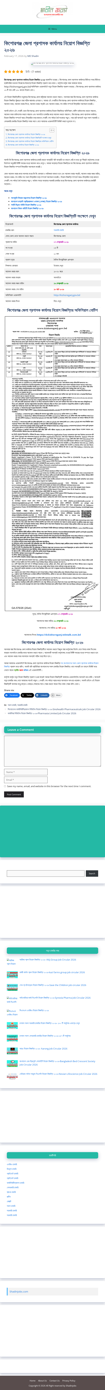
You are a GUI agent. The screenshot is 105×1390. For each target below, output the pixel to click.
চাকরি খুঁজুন (11, 868)
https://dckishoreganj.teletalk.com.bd (59, 634)
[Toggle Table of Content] (50, 130)
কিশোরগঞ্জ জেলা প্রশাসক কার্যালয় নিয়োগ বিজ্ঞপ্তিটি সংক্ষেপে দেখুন (29, 137)
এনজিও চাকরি (12, 1164)
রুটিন (9, 1196)
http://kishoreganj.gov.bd (67, 295)
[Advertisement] (52, 831)
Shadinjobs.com (19, 1291)
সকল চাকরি (12, 705)
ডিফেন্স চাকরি (11, 1168)
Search (92, 873)
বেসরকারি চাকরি (12, 1187)
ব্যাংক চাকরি (11, 1192)
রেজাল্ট (9, 1201)
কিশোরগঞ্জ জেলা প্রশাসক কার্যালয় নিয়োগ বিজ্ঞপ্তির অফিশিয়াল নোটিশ (31, 141)
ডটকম (26, 670)
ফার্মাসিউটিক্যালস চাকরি (15, 1182)
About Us (42, 1380)
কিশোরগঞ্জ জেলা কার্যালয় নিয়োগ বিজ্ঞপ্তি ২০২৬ (23, 144)
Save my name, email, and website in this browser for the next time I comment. (49, 786)
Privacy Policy (68, 1380)
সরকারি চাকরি (59, 230)
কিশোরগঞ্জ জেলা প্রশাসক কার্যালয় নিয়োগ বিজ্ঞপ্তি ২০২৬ (26, 134)
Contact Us (54, 1380)
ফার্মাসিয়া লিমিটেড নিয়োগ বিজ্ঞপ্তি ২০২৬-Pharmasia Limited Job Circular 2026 (42, 713)
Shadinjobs (71, 1385)
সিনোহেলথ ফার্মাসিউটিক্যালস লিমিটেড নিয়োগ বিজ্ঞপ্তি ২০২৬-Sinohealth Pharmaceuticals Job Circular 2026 (54, 709)
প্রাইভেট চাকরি (12, 1173)
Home (32, 1380)
